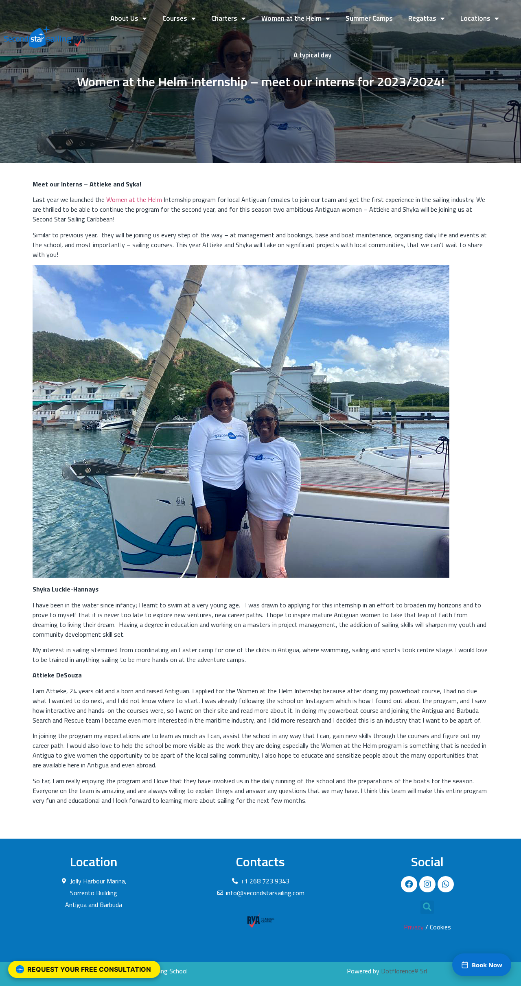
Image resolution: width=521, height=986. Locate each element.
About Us (124, 18)
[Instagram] (427, 884)
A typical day (312, 55)
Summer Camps (369, 18)
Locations (475, 18)
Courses (174, 18)
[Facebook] (409, 884)
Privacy (414, 927)
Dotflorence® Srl (404, 971)
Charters (224, 18)
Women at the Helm (291, 18)
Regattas (422, 18)
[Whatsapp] (446, 884)
